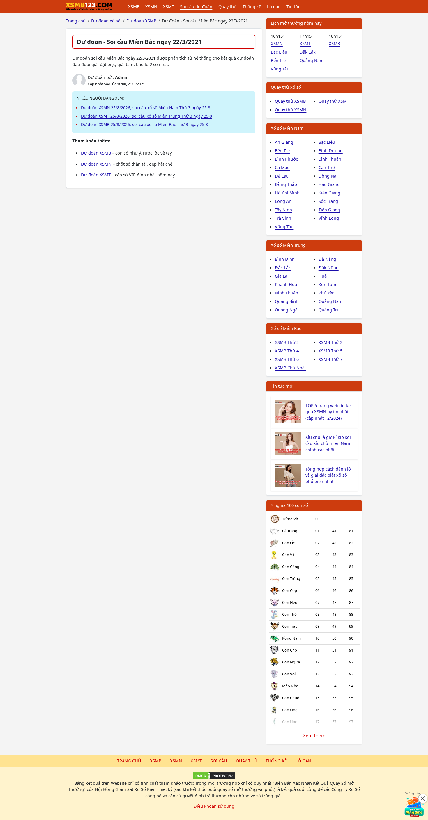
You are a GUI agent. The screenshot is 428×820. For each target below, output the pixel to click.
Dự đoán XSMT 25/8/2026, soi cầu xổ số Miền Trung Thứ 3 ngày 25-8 (146, 116)
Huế (323, 276)
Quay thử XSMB (290, 101)
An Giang (284, 142)
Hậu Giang (329, 184)
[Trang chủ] (89, 7)
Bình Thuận (330, 159)
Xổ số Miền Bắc (286, 328)
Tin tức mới (282, 386)
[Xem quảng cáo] (415, 807)
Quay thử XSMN (290, 109)
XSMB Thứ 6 (287, 359)
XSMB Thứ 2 (287, 342)
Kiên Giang (329, 193)
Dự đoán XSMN (96, 164)
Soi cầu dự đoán (196, 6)
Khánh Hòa (286, 284)
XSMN (151, 6)
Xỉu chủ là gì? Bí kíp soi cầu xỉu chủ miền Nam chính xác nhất (328, 443)
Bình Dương (331, 150)
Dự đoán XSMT (96, 175)
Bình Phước (286, 159)
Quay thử (227, 6)
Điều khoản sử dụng (214, 806)
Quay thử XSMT (334, 101)
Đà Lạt (281, 176)
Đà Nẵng (327, 259)
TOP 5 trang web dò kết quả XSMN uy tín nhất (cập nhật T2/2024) (328, 411)
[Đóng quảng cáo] (422, 798)
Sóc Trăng (328, 201)
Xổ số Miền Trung (288, 245)
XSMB (133, 6)
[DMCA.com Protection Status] (214, 775)
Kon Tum (327, 284)
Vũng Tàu (280, 69)
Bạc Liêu (279, 52)
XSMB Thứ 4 (287, 351)
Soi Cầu (219, 761)
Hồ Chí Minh (287, 193)
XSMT (168, 6)
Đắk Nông (329, 267)
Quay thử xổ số (286, 87)
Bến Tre (278, 60)
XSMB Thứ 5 (330, 351)
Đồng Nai (328, 176)
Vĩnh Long (329, 218)
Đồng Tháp (286, 184)
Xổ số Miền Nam (287, 128)
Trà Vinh (283, 218)
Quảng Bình (286, 301)
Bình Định (285, 259)
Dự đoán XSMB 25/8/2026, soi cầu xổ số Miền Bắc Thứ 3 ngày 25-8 (144, 124)
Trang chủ (129, 761)
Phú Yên (327, 293)
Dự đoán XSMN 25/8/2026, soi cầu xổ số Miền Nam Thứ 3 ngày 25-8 (145, 107)
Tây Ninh (283, 209)
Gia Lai (282, 276)
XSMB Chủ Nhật (290, 367)
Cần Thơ (327, 167)
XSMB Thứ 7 (330, 359)
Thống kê (252, 6)
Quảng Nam (312, 60)
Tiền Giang (329, 209)
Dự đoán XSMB (96, 153)
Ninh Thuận (286, 293)
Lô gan (274, 6)
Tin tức (293, 6)
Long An (283, 201)
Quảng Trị (328, 310)
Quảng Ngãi (287, 310)
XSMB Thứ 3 (330, 342)
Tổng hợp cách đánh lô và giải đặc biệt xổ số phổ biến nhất (328, 475)
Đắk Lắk (308, 52)
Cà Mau (282, 167)
